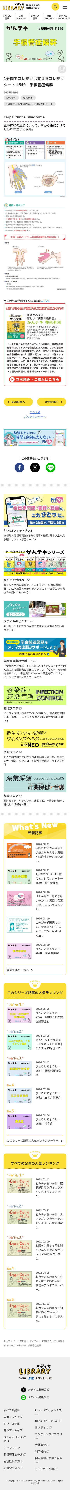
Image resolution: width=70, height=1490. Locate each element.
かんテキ (11, 98)
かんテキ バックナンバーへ (35, 414)
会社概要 (40, 1445)
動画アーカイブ (49, 17)
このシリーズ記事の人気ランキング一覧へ (33, 1140)
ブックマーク (12, 1448)
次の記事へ (52, 402)
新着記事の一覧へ (18, 970)
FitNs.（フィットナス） (49, 1410)
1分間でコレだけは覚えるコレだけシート (29, 104)
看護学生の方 (12, 1468)
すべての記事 (7, 17)
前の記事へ (18, 402)
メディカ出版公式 (38, 1389)
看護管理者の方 (13, 1454)
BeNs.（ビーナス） (47, 1421)
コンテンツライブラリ (48, 1434)
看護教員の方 (12, 1461)
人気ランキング (21, 17)
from (22, 1378)
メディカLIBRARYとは (63, 17)
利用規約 (40, 1451)
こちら (46, 301)
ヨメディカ (41, 1427)
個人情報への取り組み (48, 1458)
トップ (7, 1341)
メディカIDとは (44, 1469)
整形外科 (28, 98)
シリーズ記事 (35, 17)
